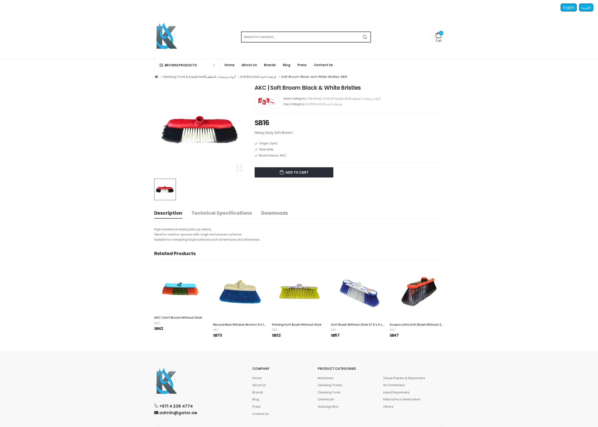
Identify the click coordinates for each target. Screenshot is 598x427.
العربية (586, 7)
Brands (270, 65)
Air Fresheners (394, 385)
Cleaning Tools (329, 392)
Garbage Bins (328, 406)
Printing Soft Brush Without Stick (296, 324)
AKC (157, 323)
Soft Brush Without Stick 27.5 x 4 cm (358, 324)
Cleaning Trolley (330, 385)
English (568, 7)
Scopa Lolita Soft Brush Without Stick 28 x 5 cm (426, 324)
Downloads (274, 213)
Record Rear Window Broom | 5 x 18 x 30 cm (245, 324)
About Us (249, 65)
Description (168, 213)
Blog (287, 65)
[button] (187, 65)
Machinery (326, 378)
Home (229, 65)
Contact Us (323, 65)
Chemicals (326, 399)
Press (301, 65)
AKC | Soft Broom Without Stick (178, 317)
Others (388, 406)
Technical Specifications (222, 213)
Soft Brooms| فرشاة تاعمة (258, 77)
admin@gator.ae (177, 412)
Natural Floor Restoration (401, 399)
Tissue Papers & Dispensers (404, 378)
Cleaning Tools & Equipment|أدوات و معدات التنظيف (199, 77)
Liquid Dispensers (396, 392)
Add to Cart (296, 172)
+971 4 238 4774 (175, 406)
